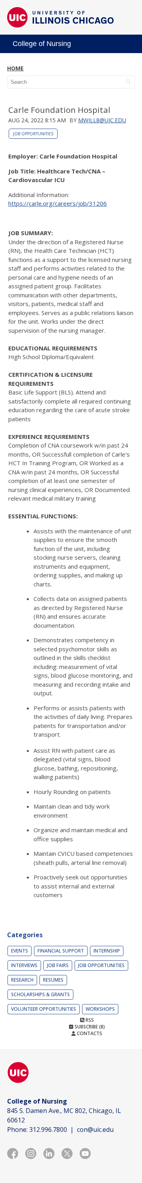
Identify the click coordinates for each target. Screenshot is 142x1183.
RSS (89, 1020)
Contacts (89, 1033)
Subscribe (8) (89, 1026)
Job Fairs (58, 965)
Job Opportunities (33, 133)
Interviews (24, 965)
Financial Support (60, 950)
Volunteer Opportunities (43, 1009)
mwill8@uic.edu (102, 120)
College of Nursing (42, 44)
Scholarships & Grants (40, 994)
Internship (106, 950)
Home (15, 68)
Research (22, 980)
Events (19, 950)
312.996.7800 (48, 1129)
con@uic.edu (95, 1129)
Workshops (100, 1009)
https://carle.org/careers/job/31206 (57, 203)
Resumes (53, 980)
